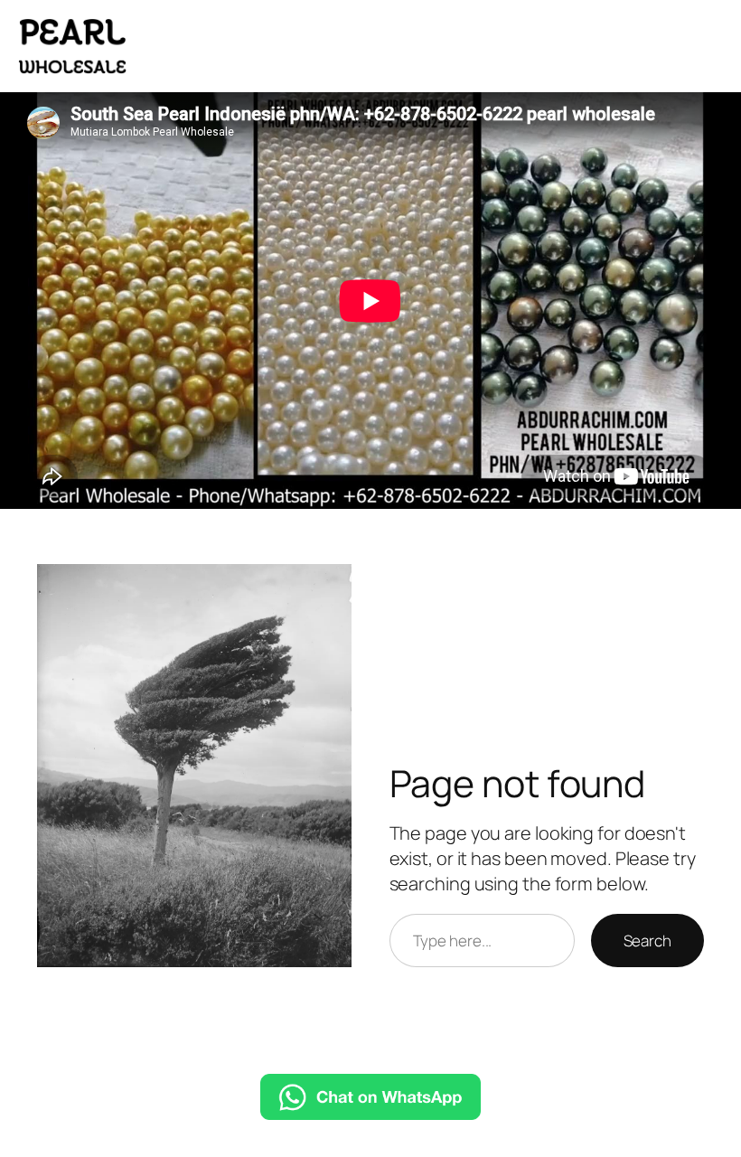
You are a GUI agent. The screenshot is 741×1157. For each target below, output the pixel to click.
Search (647, 940)
